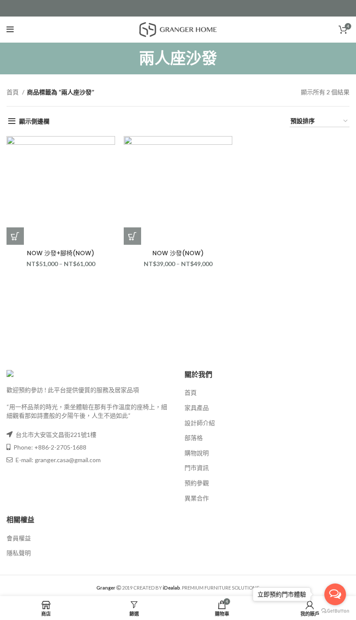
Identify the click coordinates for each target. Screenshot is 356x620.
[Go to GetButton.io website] (335, 611)
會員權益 (19, 538)
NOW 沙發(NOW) (178, 253)
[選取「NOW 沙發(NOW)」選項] (132, 236)
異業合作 (197, 498)
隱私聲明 (19, 553)
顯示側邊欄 (34, 121)
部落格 (194, 437)
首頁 (13, 92)
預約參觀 (197, 483)
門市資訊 (197, 467)
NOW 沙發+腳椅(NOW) (60, 253)
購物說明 (197, 453)
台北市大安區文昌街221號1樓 (56, 434)
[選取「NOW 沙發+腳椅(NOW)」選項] (15, 236)
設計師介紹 (200, 423)
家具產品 (197, 407)
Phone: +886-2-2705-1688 (49, 447)
